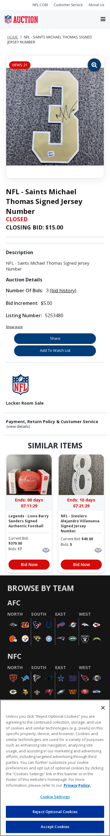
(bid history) (63, 290)
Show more (14, 327)
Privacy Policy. (77, 785)
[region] (55, 768)
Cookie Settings (55, 796)
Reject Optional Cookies (55, 811)
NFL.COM (40, 4)
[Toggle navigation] (103, 19)
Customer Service (68, 4)
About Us (96, 4)
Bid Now (29, 564)
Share (55, 338)
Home (12, 37)
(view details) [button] (18, 426)
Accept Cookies (55, 826)
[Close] (103, 707)
